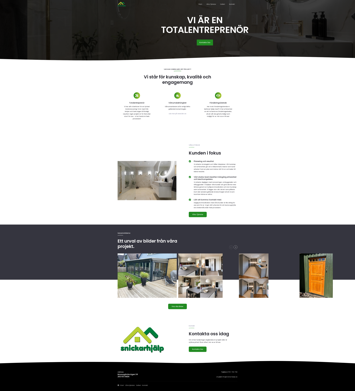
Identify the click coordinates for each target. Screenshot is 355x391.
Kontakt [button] (232, 4)
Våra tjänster (197, 214)
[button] (235, 247)
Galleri (138, 385)
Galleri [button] (222, 4)
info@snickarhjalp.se (229, 377)
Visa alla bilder (177, 306)
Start (122, 385)
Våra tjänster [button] (211, 4)
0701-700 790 (232, 372)
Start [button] (200, 4)
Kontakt (145, 385)
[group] (147, 275)
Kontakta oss (197, 349)
